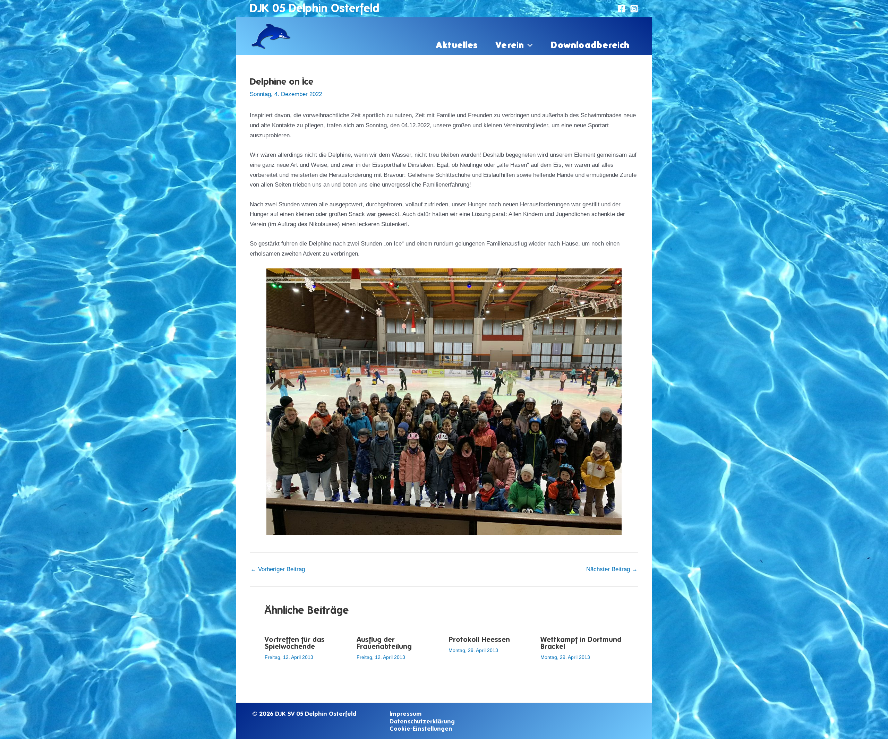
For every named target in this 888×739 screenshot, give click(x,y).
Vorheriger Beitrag (277, 569)
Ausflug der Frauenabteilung (384, 642)
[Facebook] (621, 9)
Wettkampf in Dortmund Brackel (580, 642)
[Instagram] (634, 9)
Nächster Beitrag (612, 569)
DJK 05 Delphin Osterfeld (314, 8)
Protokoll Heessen (479, 639)
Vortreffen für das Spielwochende (295, 642)
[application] (528, 44)
